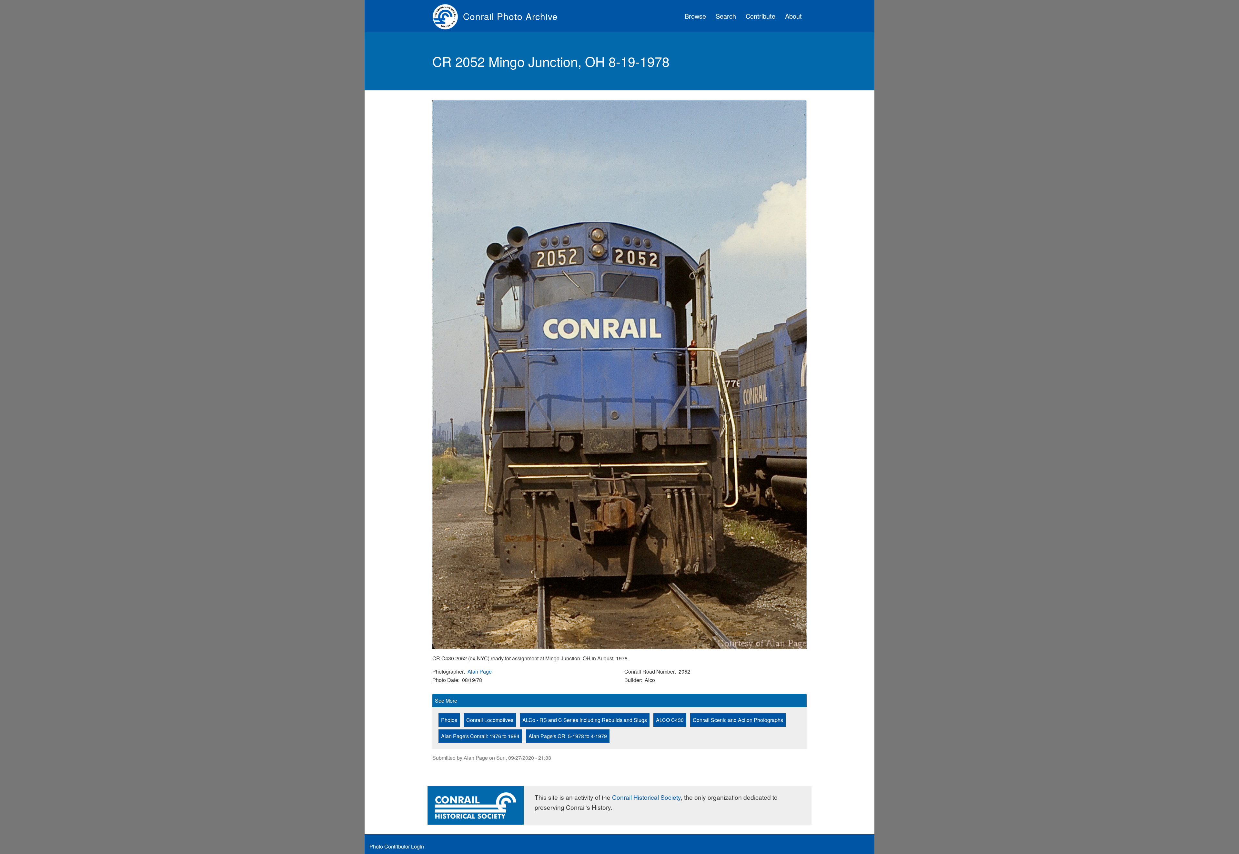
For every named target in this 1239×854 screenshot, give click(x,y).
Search (726, 16)
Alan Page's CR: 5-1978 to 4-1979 (568, 736)
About (793, 16)
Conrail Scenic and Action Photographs (738, 720)
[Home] (447, 16)
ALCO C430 (670, 720)
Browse (695, 16)
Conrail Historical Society (646, 797)
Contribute (760, 16)
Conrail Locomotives (489, 720)
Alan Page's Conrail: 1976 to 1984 (480, 736)
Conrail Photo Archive (510, 16)
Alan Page (480, 671)
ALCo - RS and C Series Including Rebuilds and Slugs (584, 720)
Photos (449, 720)
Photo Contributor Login (396, 846)
